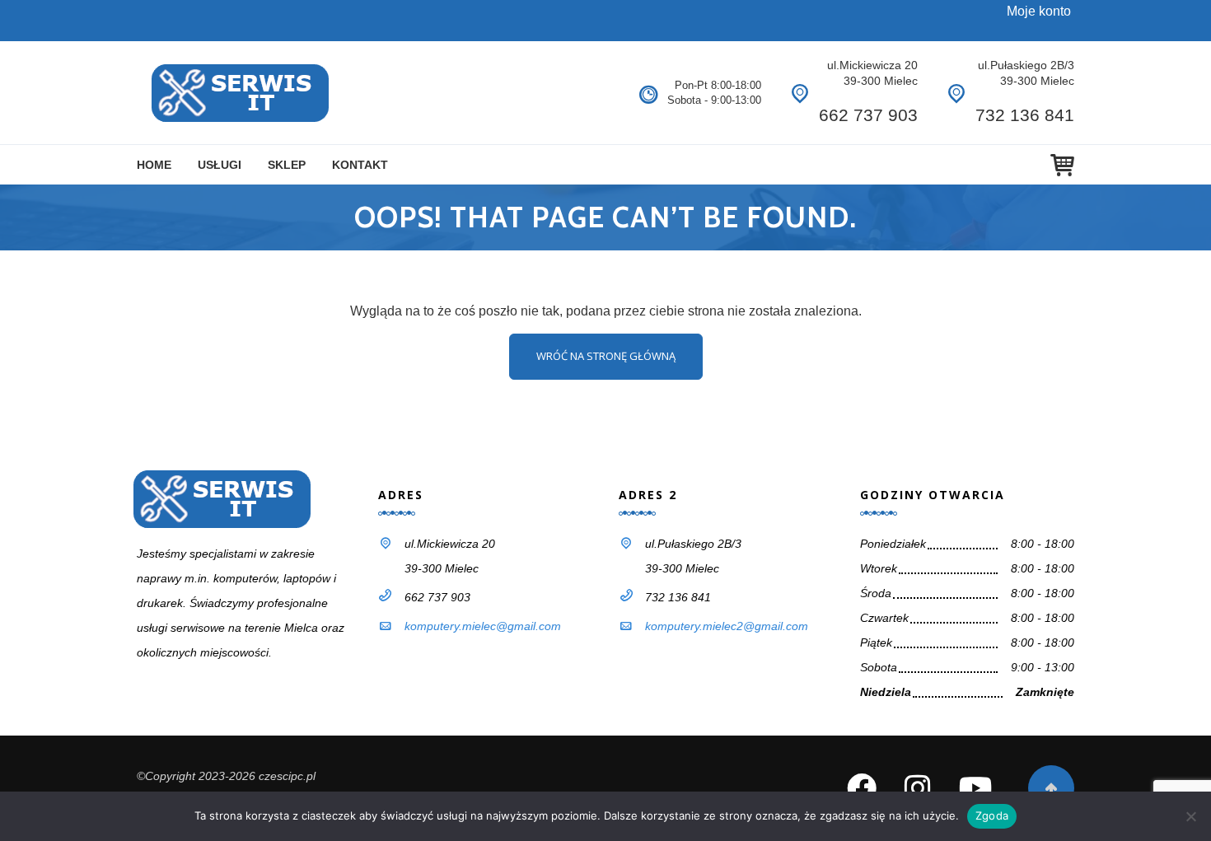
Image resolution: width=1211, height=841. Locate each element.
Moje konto (1039, 11)
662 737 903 (868, 114)
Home (154, 164)
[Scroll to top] (1051, 788)
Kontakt (360, 164)
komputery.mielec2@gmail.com (726, 626)
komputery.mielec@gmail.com (482, 626)
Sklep (287, 164)
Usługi (219, 164)
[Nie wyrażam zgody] (1190, 816)
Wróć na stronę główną (606, 355)
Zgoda (991, 815)
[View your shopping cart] (1062, 165)
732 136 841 (1024, 114)
